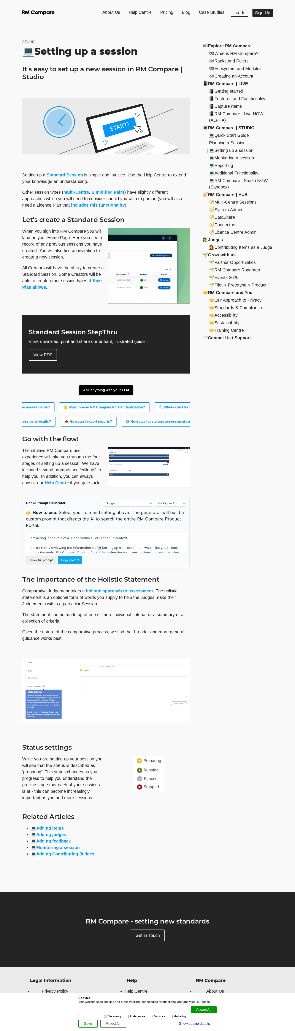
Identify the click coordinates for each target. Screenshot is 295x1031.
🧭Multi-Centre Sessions (233, 202)
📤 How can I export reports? (74, 421)
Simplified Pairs (108, 192)
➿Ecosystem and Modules (235, 68)
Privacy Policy (55, 991)
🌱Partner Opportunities (232, 262)
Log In (239, 12)
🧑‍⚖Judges (213, 239)
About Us (111, 12)
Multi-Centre (76, 192)
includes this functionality (98, 205)
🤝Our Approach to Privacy (235, 300)
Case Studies (211, 12)
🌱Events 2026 (223, 277)
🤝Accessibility (223, 315)
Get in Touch (147, 935)
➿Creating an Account (231, 76)
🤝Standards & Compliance (235, 307)
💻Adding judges (48, 834)
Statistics (159, 1016)
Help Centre (140, 12)
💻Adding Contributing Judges (62, 854)
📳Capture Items (225, 106)
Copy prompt (70, 560)
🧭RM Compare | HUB (225, 194)
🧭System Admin (225, 209)
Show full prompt (41, 560)
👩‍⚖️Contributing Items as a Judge (240, 247)
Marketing (180, 1016)
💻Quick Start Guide (229, 135)
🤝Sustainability (224, 322)
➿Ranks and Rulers (229, 61)
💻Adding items (47, 828)
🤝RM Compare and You (227, 292)
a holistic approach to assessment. (118, 591)
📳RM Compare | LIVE (225, 83)
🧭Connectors (222, 224)
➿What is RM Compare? (233, 53)
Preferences (137, 1016)
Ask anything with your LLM (106, 390)
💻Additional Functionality (233, 173)
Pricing (166, 12)
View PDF (42, 354)
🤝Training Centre (226, 330)
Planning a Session (227, 142)
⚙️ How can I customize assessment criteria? (149, 421)
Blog (186, 12)
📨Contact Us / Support (227, 337)
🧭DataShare (222, 217)
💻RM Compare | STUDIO (229, 127)
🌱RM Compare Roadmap (234, 270)
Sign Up (262, 12)
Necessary (114, 1016)
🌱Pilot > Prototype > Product (237, 285)
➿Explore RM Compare (227, 46)
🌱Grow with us (219, 254)
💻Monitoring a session (55, 847)
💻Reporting (221, 165)
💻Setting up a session (231, 150)
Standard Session (65, 175)
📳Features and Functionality (237, 98)
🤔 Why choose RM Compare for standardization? (87, 407)
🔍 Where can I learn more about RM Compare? (180, 407)
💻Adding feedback (51, 841)
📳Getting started (226, 91)
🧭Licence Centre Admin (233, 232)
